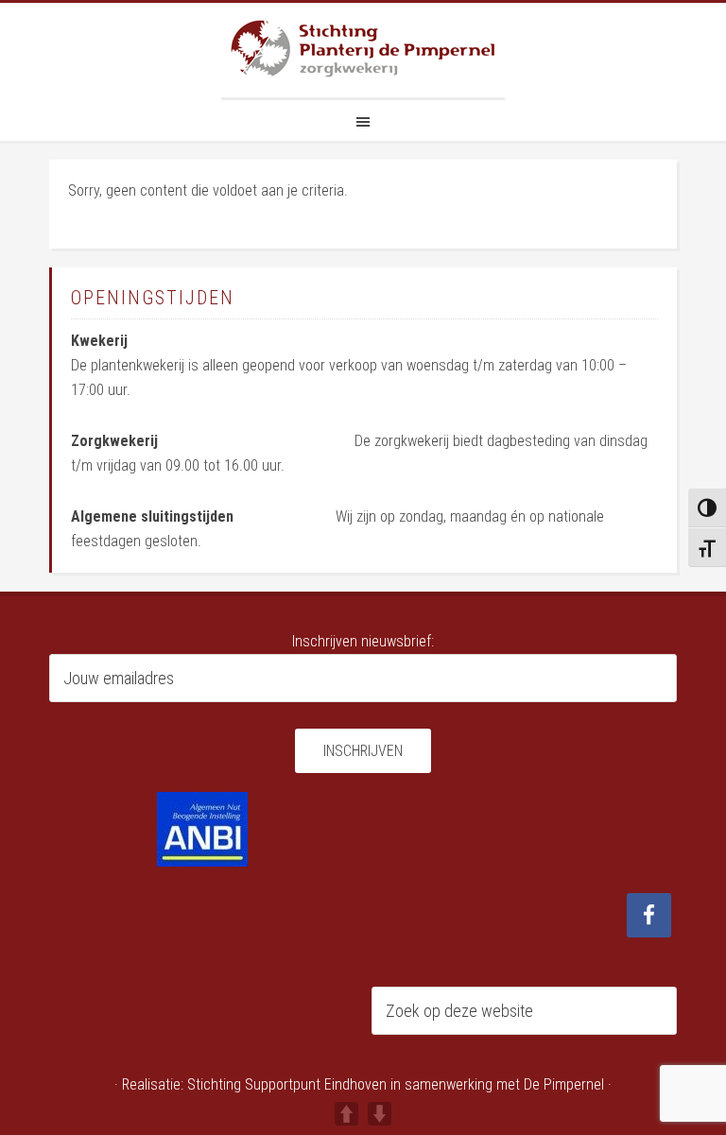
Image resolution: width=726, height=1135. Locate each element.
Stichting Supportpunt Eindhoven (287, 1084)
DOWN (379, 1114)
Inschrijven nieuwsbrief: (363, 641)
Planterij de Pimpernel (363, 50)
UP (346, 1114)
